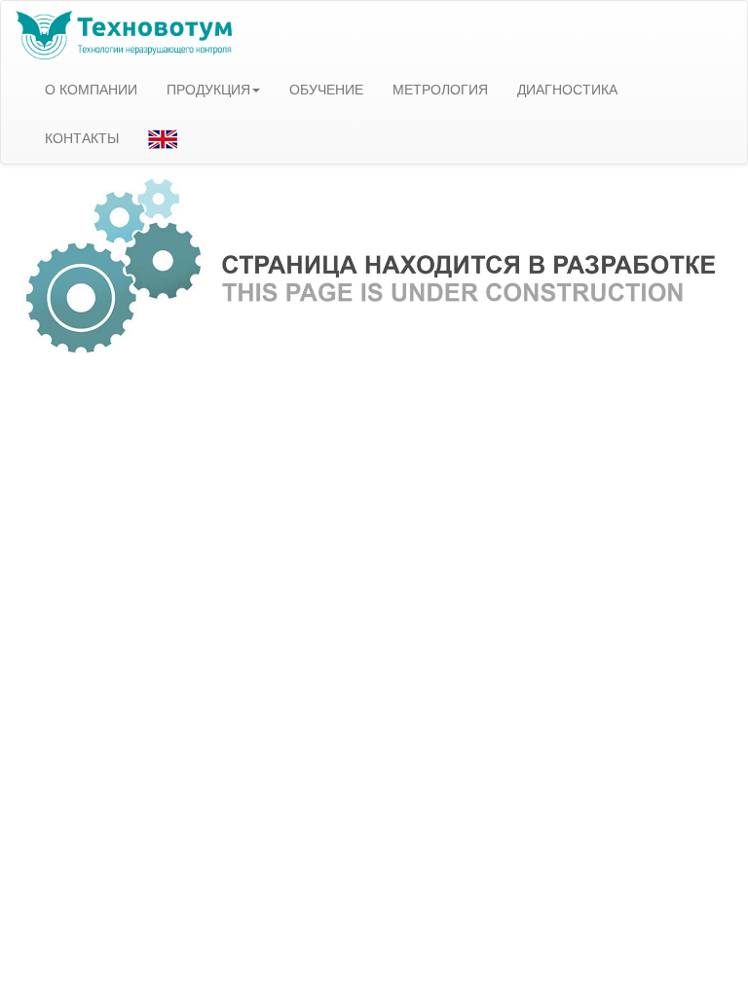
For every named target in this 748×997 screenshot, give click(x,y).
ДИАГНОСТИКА (567, 88)
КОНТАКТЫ (82, 137)
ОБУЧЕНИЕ (326, 88)
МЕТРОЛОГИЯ (440, 88)
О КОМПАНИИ (91, 88)
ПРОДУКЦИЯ (208, 88)
